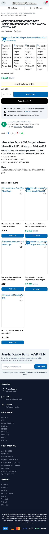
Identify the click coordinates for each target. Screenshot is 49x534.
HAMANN (4, 426)
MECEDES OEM (7, 493)
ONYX (3, 438)
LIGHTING (5, 468)
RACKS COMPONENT (9, 471)
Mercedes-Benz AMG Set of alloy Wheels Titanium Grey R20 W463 (36, 225)
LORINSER (5, 432)
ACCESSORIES (6, 451)
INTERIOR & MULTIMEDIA (10, 465)
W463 (20, 13)
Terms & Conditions (27, 372)
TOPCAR (4, 499)
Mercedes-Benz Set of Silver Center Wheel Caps (11, 225)
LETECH (4, 429)
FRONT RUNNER (7, 423)
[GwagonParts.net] (24, 3)
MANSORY (5, 435)
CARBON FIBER (7, 457)
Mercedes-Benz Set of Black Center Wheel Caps (11, 278)
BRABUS (4, 417)
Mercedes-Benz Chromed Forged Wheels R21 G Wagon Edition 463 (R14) (35, 278)
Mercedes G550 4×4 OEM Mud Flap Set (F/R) (12, 332)
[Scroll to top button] (45, 524)
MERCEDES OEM (12, 13)
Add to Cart (30, 94)
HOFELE (4, 487)
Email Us (27, 112)
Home (3, 13)
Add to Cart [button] (12, 235)
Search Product (37, 8)
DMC (3, 420)
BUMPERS (5, 454)
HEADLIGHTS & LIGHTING (10, 462)
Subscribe (41, 366)
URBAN (4, 441)
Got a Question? (24, 101)
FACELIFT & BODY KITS (9, 460)
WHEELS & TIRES (29, 13)
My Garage (14, 8)
